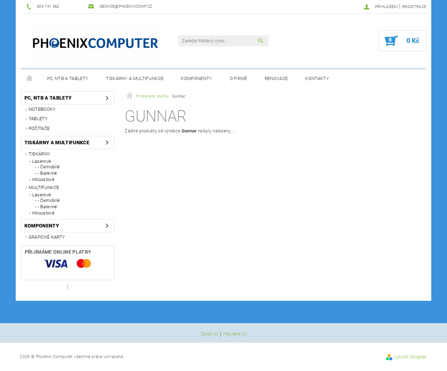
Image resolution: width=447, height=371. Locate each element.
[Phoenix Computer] (95, 42)
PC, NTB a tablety (67, 78)
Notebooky (42, 109)
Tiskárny (40, 154)
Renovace (276, 78)
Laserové (41, 161)
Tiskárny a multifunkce (134, 78)
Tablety (38, 118)
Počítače (39, 128)
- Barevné (47, 173)
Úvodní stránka (29, 79)
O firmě (238, 78)
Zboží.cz (209, 334)
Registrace (414, 7)
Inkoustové (43, 179)
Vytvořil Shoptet (410, 356)
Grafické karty (47, 237)
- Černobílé (49, 166)
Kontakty (317, 78)
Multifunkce (44, 187)
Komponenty (196, 78)
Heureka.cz (234, 334)
